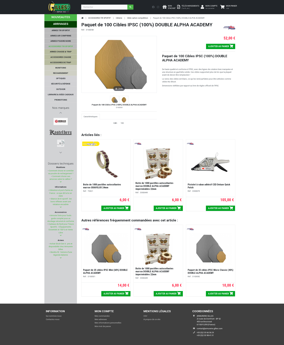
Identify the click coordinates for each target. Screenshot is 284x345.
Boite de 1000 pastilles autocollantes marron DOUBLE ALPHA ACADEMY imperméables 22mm (154, 186)
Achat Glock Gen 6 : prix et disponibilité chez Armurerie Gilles (61, 246)
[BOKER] (61, 118)
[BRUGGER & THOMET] (60, 132)
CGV (145, 316)
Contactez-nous (52, 319)
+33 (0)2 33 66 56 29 (205, 332)
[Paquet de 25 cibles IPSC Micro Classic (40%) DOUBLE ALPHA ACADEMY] (210, 249)
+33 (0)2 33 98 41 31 (205, 335)
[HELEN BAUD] (60, 139)
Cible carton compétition (137, 18)
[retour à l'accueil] (82, 18)
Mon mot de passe (103, 326)
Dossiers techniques (61, 163)
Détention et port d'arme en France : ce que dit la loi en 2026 (61, 193)
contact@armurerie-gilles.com (209, 328)
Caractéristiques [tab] (90, 116)
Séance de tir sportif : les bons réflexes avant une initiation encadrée (61, 201)
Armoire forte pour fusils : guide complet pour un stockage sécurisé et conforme (60, 218)
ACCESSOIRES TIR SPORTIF (99, 18)
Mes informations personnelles (108, 323)
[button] (61, 182)
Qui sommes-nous (54, 316)
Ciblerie (119, 18)
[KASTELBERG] (60, 125)
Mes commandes (102, 316)
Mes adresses (101, 319)
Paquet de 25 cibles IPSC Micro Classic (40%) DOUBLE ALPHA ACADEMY (210, 271)
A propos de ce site (151, 319)
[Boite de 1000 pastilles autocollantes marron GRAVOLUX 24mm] (106, 163)
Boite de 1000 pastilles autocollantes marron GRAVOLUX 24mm (102, 186)
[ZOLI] (60, 146)
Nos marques (60, 108)
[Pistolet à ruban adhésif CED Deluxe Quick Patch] (210, 163)
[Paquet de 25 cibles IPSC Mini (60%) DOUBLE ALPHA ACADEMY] (106, 249)
